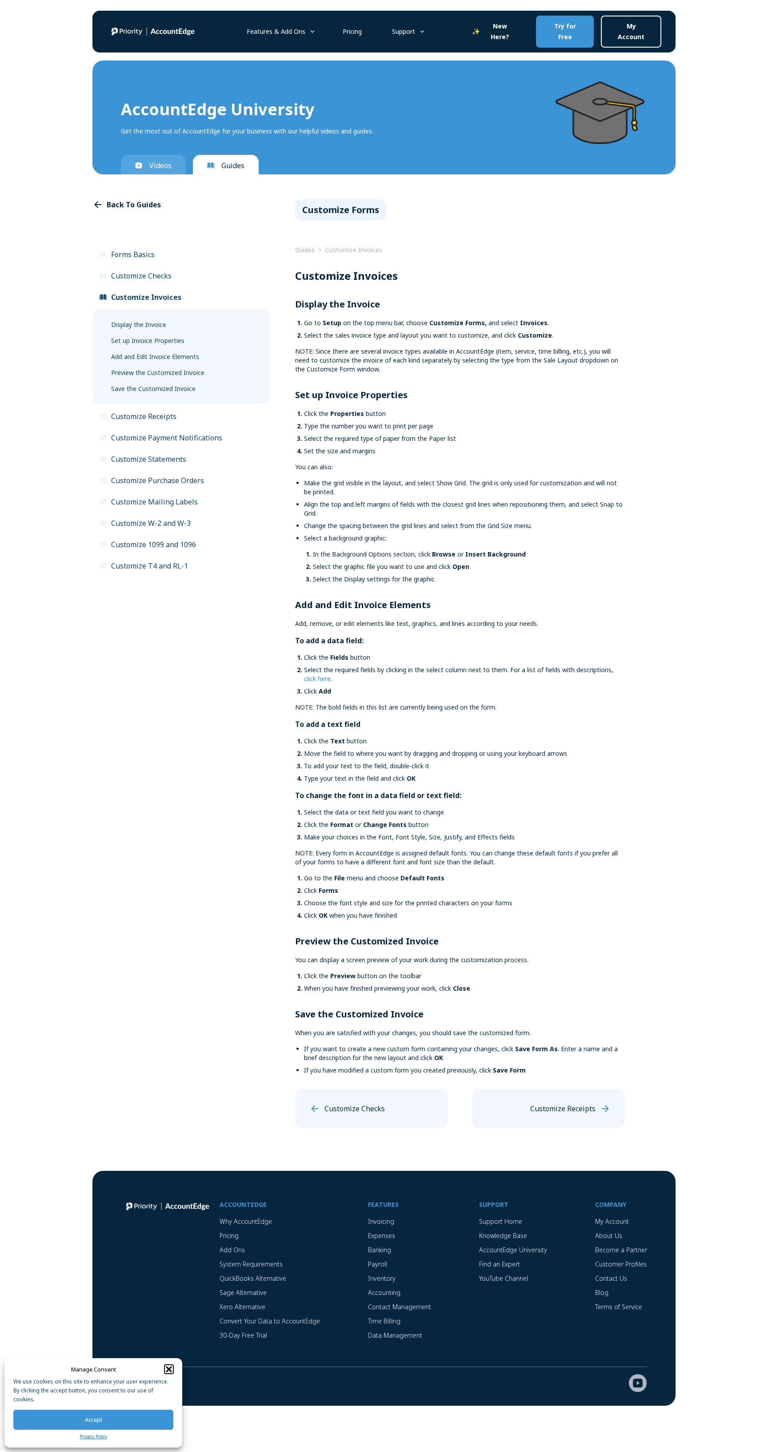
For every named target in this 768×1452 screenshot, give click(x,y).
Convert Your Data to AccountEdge (270, 1321)
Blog (601, 1292)
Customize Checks (141, 276)
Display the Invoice (138, 324)
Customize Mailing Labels (154, 502)
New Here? (500, 31)
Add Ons (232, 1250)
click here (317, 678)
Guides (232, 165)
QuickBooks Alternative (253, 1278)
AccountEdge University (513, 1250)
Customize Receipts (143, 416)
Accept (93, 1420)
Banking (379, 1250)
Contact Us (611, 1278)
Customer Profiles (621, 1264)
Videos (160, 165)
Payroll (377, 1264)
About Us (608, 1235)
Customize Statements (148, 459)
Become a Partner (621, 1250)
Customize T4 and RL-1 (149, 566)
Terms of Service (618, 1307)
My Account (631, 31)
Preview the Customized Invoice (157, 372)
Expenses (381, 1235)
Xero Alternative (242, 1307)
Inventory (382, 1278)
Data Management (395, 1335)
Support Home (500, 1221)
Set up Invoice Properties (147, 340)
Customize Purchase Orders (157, 480)
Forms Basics (133, 254)
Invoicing (381, 1221)
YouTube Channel (503, 1278)
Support (403, 31)
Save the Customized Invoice (153, 388)
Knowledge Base (503, 1235)
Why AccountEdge (246, 1221)
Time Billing (384, 1321)
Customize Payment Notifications (166, 438)
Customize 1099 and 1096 (153, 544)
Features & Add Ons (276, 31)
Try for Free (565, 31)
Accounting (384, 1292)
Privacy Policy (93, 1436)
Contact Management (399, 1307)
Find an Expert (499, 1264)
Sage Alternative (243, 1292)
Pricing (352, 31)
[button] (168, 1369)
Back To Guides (134, 205)
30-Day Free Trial (243, 1335)
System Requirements (251, 1264)
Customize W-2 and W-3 (151, 523)
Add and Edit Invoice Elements (155, 356)
